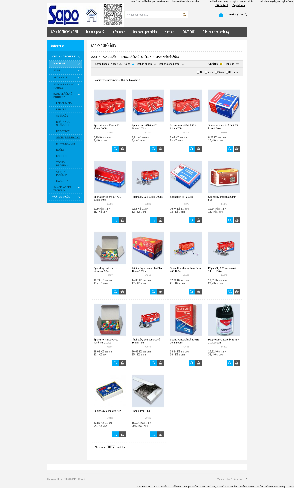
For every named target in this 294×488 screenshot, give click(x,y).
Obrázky (213, 64)
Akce (210, 72)
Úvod (94, 57)
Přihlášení (221, 5)
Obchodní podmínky (145, 31)
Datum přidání (144, 64)
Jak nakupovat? (95, 31)
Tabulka (230, 64)
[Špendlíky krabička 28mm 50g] (224, 193)
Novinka (233, 72)
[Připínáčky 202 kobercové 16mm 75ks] (148, 336)
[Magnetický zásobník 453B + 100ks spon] (224, 336)
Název (114, 64)
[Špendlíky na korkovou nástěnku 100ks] (110, 336)
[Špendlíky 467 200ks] (186, 193)
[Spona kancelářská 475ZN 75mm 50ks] (186, 336)
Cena (127, 64)
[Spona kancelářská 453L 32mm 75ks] (186, 122)
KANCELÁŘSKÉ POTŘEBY (136, 57)
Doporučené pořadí (169, 64)
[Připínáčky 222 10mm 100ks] (148, 193)
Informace (118, 31)
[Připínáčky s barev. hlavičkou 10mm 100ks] (148, 265)
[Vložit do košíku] (122, 149)
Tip (201, 72)
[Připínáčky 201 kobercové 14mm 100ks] (224, 265)
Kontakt (169, 31)
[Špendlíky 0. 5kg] (148, 407)
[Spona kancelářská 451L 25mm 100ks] (110, 122)
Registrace (238, 5)
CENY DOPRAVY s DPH (64, 31)
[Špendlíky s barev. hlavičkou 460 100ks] (186, 265)
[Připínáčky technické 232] (110, 407)
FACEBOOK (188, 31)
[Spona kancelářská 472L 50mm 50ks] (110, 193)
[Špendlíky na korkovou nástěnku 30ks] (110, 265)
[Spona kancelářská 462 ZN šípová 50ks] (224, 122)
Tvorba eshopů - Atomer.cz (230, 479)
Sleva (221, 72)
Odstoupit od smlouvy (216, 31)
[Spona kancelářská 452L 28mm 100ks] (148, 122)
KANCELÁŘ (109, 57)
